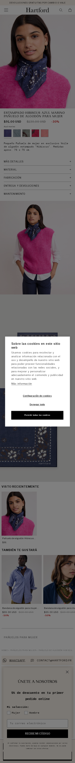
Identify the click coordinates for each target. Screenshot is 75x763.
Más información (21, 383)
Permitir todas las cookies (37, 415)
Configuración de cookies (37, 396)
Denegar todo (37, 404)
